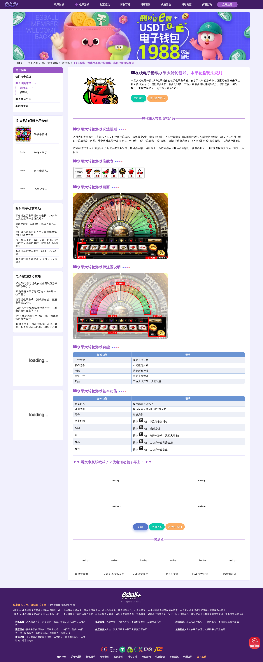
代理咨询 (207, 4)
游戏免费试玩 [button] (157, 98)
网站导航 (61, 656)
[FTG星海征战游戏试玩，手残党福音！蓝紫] (232, 570)
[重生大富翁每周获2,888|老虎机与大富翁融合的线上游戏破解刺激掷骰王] (202, 516)
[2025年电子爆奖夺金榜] (202, 491)
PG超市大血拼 (200, 573)
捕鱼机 (24, 92)
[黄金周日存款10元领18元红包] (38, 385)
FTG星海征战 (229, 573)
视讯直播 (19, 621)
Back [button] (140, 526)
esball (20, 62)
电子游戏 (84, 4)
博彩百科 (125, 4)
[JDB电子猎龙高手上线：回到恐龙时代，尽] (144, 570)
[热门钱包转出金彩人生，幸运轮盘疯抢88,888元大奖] (38, 439)
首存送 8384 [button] (175, 526)
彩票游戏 (105, 4)
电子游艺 (100, 621)
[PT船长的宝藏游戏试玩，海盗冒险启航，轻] (173, 570)
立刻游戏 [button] (138, 98)
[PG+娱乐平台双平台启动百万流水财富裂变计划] (116, 516)
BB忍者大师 (81, 573)
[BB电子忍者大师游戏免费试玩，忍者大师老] (85, 570)
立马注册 (227, 4)
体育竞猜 (100, 629)
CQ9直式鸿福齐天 (114, 573)
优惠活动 (166, 4)
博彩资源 (186, 4)
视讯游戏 (59, 4)
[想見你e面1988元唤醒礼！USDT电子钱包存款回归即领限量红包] (131, 58)
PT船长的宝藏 (171, 573)
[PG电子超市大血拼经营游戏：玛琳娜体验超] (203, 570)
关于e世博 (76, 656)
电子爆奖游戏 (50, 62)
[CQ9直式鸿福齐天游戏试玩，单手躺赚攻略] (115, 570)
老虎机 (66, 62)
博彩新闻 (146, 4)
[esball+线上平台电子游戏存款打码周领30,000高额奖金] (116, 491)
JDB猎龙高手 (140, 573)
